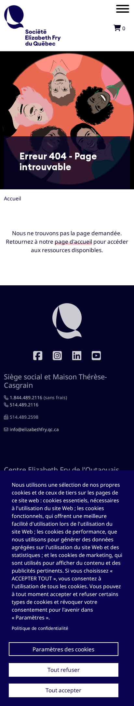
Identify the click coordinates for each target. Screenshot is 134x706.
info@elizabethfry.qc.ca (34, 429)
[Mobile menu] (122, 10)
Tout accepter (63, 690)
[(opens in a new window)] (57, 355)
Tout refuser (63, 669)
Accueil (12, 198)
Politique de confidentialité (40, 628)
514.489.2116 (24, 404)
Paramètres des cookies (63, 649)
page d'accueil (73, 241)
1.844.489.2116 (26, 397)
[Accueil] (32, 10)
